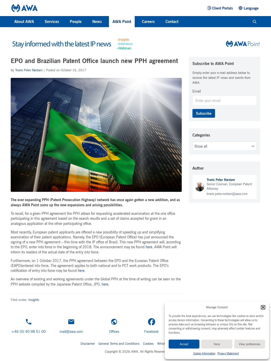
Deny (217, 344)
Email (196, 91)
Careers (148, 21)
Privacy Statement (228, 353)
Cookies (148, 344)
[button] (263, 307)
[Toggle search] (254, 21)
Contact (171, 21)
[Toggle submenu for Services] (64, 21)
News (97, 21)
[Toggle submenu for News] (107, 21)
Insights (33, 300)
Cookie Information (204, 353)
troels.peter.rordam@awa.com (227, 194)
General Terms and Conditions (118, 344)
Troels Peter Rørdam (28, 70)
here (149, 247)
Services (52, 21)
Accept (184, 344)
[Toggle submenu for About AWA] (39, 21)
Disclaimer (88, 344)
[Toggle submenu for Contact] (183, 21)
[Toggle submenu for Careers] (160, 21)
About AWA (24, 21)
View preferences (249, 344)
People (76, 21)
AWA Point (121, 21)
